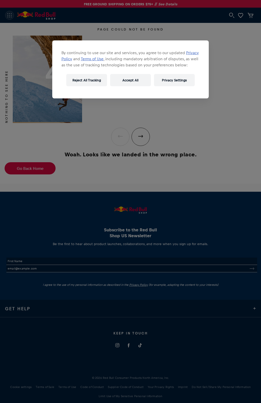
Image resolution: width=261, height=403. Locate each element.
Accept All (130, 80)
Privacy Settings (174, 80)
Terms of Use (92, 58)
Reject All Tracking (86, 80)
